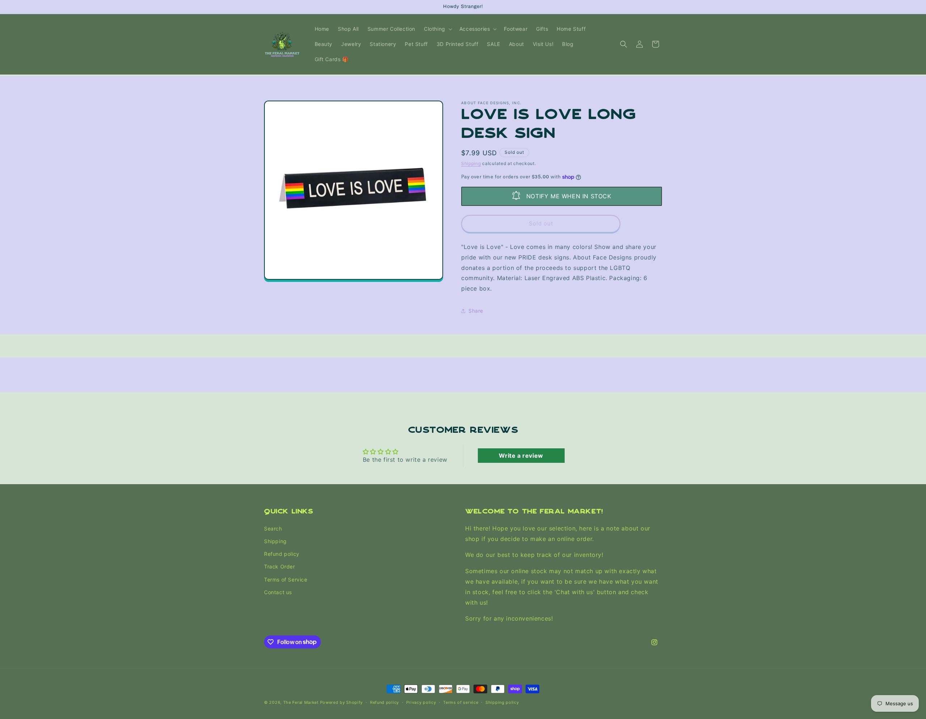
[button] (437, 29)
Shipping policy (502, 702)
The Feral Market (301, 702)
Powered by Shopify (341, 702)
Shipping (471, 163)
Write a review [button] (521, 455)
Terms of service (460, 702)
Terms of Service (285, 579)
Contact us (278, 592)
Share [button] (475, 311)
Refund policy (282, 554)
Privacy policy (421, 702)
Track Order (279, 566)
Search (273, 528)
